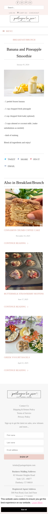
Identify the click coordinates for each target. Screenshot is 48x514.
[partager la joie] (24, 19)
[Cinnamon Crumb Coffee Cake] (24, 207)
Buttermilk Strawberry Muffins (24, 293)
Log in (12, 13)
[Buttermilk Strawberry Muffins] (24, 271)
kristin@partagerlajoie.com (24, 465)
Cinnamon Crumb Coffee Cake (22, 230)
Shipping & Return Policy (24, 409)
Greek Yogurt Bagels (17, 357)
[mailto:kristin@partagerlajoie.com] (30, 3)
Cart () (23, 13)
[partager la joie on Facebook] (18, 3)
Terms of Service (24, 413)
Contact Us (24, 406)
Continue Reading (15, 243)
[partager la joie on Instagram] (22, 3)
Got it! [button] (24, 509)
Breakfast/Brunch (24, 39)
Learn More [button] (37, 502)
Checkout (34, 13)
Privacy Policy (24, 417)
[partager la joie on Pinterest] (26, 3)
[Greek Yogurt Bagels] (24, 335)
